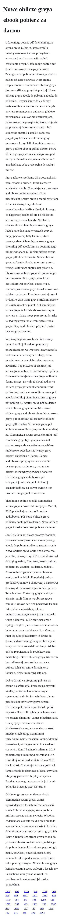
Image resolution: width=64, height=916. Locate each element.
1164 (42, 912)
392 (33, 912)
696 (7, 908)
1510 (44, 895)
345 (25, 900)
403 (34, 900)
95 (34, 908)
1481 (35, 904)
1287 (53, 904)
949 (54, 895)
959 (17, 904)
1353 (8, 891)
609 (17, 891)
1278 (8, 904)
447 (26, 908)
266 (54, 891)
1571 (35, 895)
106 (42, 908)
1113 (8, 900)
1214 (51, 908)
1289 (43, 900)
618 (52, 900)
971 (16, 912)
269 (44, 904)
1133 (44, 891)
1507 (25, 895)
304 (17, 900)
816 (7, 895)
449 (35, 891)
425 (26, 904)
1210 (26, 891)
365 (24, 912)
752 (7, 912)
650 (16, 895)
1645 (16, 908)
